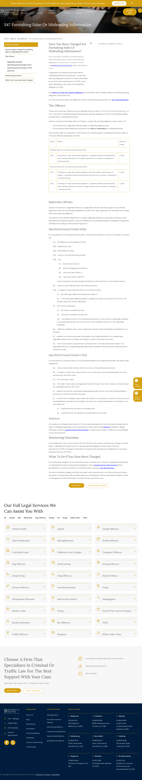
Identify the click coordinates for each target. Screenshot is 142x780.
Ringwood (75, 756)
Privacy (48, 775)
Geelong (122, 736)
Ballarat (122, 716)
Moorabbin (99, 736)
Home (6, 39)
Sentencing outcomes (13, 76)
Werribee (98, 756)
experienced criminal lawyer (61, 65)
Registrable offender (14, 62)
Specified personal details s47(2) (19, 65)
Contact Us (40, 775)
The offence (9, 56)
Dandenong (75, 736)
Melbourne (75, 716)
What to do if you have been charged (19, 80)
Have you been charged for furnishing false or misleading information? (19, 51)
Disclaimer (56, 775)
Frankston (98, 716)
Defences (10, 71)
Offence (13, 39)
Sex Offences (22, 39)
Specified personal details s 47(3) (19, 68)
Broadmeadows (125, 756)
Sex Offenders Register (120, 100)
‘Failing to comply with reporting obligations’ (68, 93)
